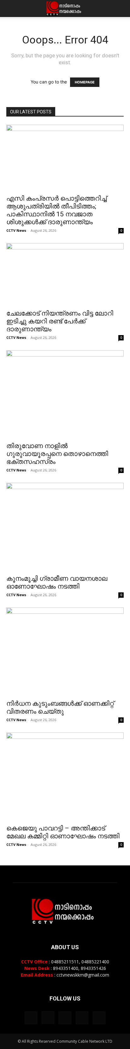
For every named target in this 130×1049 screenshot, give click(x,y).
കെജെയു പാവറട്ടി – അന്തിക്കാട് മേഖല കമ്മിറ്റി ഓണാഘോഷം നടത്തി (63, 832)
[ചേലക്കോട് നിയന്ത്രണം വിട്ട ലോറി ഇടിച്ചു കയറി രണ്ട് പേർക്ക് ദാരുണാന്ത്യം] (65, 274)
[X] (82, 1018)
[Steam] (65, 1018)
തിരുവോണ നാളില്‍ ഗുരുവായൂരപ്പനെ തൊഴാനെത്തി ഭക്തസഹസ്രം (57, 453)
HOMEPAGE (85, 82)
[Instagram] (48, 1017)
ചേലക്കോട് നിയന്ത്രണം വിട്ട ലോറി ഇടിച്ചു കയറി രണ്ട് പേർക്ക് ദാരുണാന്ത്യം (59, 321)
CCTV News (16, 230)
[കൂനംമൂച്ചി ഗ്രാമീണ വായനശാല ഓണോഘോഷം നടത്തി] (65, 527)
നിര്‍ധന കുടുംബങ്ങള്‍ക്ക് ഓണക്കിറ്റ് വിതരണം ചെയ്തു (60, 707)
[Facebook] (31, 1018)
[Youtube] (99, 1018)
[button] (11, 8)
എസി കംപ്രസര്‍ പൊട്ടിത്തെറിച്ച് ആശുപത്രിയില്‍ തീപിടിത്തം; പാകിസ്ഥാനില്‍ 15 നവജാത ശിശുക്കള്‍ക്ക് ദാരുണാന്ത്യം (56, 210)
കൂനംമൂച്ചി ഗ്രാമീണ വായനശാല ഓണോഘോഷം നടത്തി (56, 582)
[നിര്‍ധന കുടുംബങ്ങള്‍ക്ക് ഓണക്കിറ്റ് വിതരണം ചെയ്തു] (65, 651)
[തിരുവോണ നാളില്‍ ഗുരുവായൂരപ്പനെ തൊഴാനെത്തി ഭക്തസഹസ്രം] (65, 394)
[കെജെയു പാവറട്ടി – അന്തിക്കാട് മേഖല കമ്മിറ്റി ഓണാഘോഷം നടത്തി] (65, 776)
